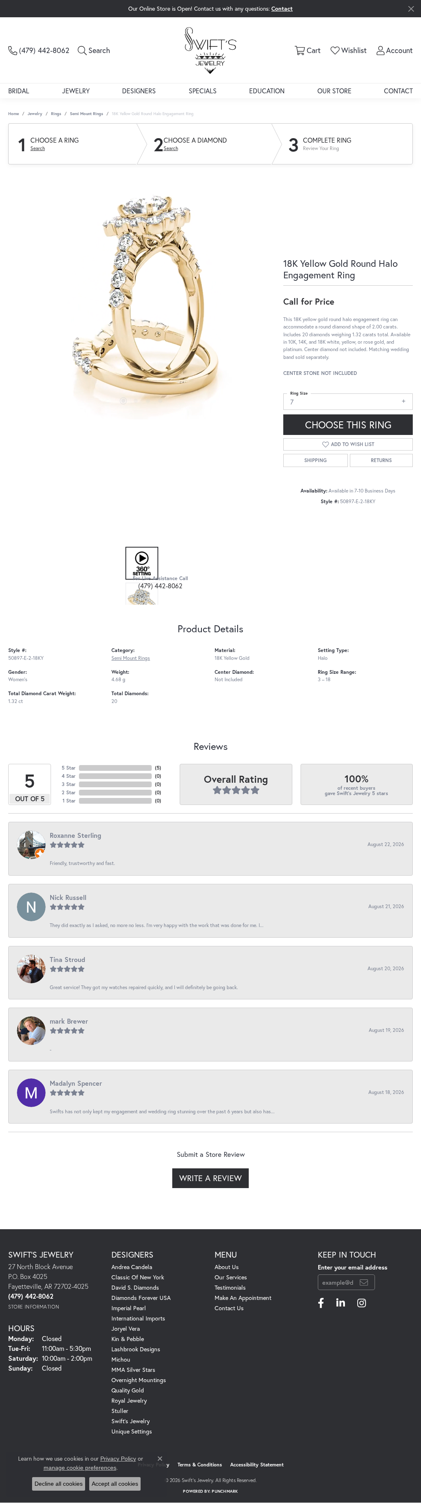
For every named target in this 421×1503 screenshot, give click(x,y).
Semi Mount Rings (86, 113)
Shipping (315, 460)
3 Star (69, 784)
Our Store (334, 90)
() (158, 768)
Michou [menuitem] (120, 1359)
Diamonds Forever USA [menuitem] (141, 1298)
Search (37, 148)
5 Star (69, 768)
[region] (142, 296)
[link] (38, 50)
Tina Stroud (67, 959)
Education (267, 90)
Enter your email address (352, 1267)
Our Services (231, 1277)
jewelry (35, 113)
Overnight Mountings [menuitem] (138, 1380)
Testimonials (230, 1287)
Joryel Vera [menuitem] (125, 1328)
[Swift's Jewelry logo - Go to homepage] (210, 50)
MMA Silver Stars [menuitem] (133, 1370)
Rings (56, 113)
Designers (139, 90)
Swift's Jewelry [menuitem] (130, 1421)
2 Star (69, 792)
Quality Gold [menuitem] (127, 1390)
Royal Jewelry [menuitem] (129, 1400)
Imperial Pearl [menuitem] (128, 1308)
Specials (203, 90)
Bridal (18, 90)
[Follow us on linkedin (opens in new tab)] (340, 1303)
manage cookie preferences (80, 1467)
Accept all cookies (115, 1483)
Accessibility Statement (257, 1464)
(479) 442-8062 (160, 585)
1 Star (69, 801)
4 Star (69, 776)
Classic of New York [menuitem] (137, 1277)
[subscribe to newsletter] (364, 1282)
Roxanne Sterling (75, 835)
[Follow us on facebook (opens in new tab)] (321, 1303)
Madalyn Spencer (76, 1083)
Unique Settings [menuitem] (131, 1431)
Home (13, 113)
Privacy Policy (118, 1458)
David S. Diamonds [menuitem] (135, 1287)
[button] (94, 50)
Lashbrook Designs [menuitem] (135, 1349)
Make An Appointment (243, 1298)
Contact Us (229, 1308)
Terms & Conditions (200, 1464)
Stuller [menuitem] (119, 1411)
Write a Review (210, 1178)
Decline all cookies (59, 1483)
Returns (381, 460)
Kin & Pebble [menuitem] (127, 1339)
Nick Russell (68, 897)
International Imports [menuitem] (138, 1318)
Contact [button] (282, 8)
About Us (227, 1267)
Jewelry (76, 90)
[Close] (411, 9)
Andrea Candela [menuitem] (131, 1267)
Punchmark (225, 1491)
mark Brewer (69, 1021)
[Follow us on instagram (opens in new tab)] (361, 1303)
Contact (398, 90)
